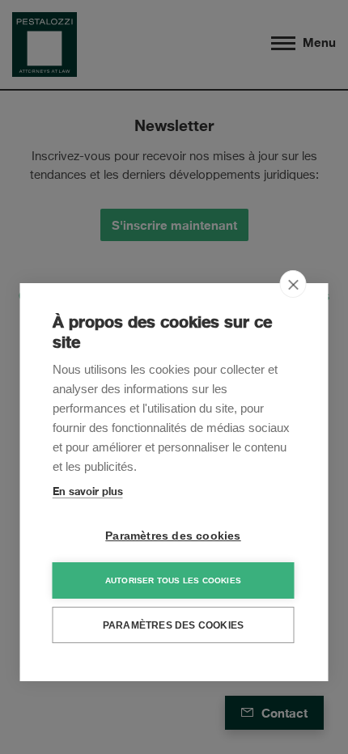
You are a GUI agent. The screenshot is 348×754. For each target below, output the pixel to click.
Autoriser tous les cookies (173, 580)
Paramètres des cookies (172, 536)
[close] (293, 284)
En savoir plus (88, 491)
